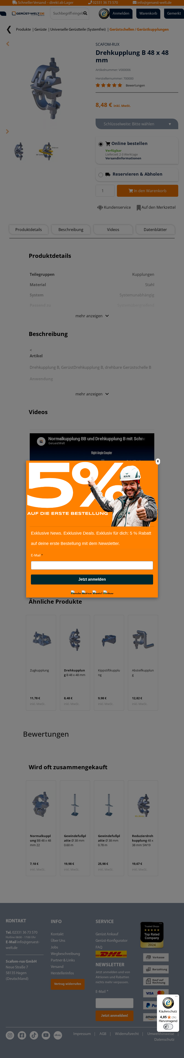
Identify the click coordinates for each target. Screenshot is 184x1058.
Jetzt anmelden (92, 579)
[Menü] (176, 997)
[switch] (168, 1026)
